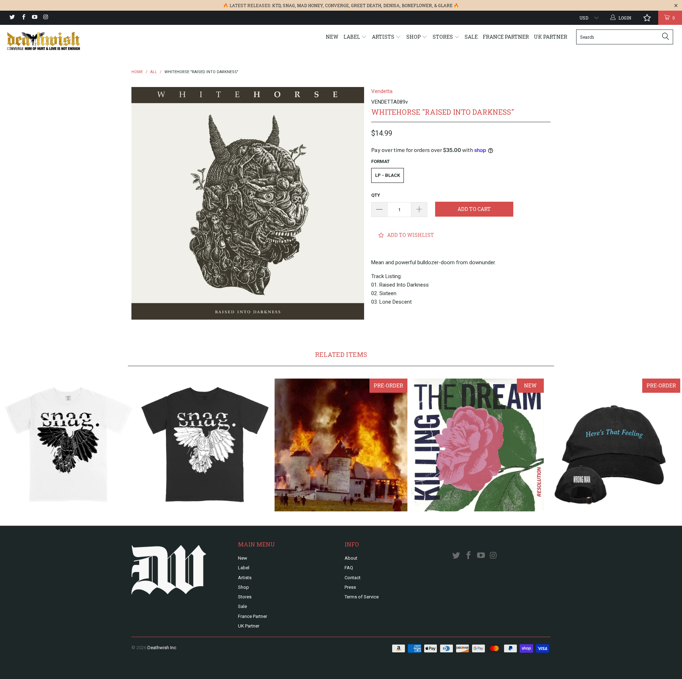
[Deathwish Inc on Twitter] (12, 17)
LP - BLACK (387, 175)
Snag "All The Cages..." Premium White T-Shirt (68, 445)
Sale (471, 36)
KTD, (277, 5)
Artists (383, 36)
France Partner (506, 36)
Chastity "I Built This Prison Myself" (341, 445)
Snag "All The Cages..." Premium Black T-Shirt (204, 445)
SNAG (289, 5)
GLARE (445, 5)
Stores (443, 36)
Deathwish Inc (161, 647)
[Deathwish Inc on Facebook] (23, 17)
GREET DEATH (366, 5)
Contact (353, 577)
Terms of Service (362, 596)
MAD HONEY (310, 5)
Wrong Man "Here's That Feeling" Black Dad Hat (613, 445)
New (332, 36)
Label (352, 36)
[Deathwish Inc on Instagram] (45, 17)
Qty (375, 195)
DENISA (391, 5)
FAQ (349, 567)
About (351, 558)
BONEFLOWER (417, 5)
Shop (414, 36)
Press (350, 587)
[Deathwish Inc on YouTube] (34, 17)
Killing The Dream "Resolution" (477, 445)
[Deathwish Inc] (58, 41)
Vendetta (382, 91)
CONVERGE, (337, 5)
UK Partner (550, 36)
